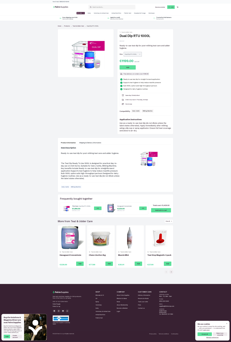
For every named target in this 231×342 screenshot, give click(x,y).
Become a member (160, 7)
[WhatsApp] (67, 311)
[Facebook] (54, 311)
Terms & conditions (164, 334)
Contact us (141, 308)
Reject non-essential (220, 334)
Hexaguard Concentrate (124, 206)
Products (67, 26)
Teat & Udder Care (78, 26)
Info (80, 13)
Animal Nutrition (116, 13)
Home (59, 26)
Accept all (205, 334)
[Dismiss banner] (43, 316)
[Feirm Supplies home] (60, 292)
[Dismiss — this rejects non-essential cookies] (226, 323)
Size (121, 54)
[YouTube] (63, 311)
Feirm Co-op (56, 306)
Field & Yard (127, 13)
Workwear (152, 13)
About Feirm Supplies (123, 295)
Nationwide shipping (67, 19)
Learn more (206, 330)
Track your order (143, 302)
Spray (97, 302)
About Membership (122, 305)
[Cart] (177, 7)
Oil (96, 298)
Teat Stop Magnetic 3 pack (159, 255)
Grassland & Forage (140, 13)
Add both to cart (161, 210)
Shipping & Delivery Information (90, 143)
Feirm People (56, 304)
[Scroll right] (171, 272)
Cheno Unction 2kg (97, 255)
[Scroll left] (166, 272)
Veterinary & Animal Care (101, 13)
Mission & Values (122, 298)
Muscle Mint (123, 255)
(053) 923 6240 (164, 301)
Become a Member (122, 308)
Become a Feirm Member (116, 19)
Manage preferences (212, 337)
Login (7, 336)
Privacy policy (153, 334)
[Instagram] (58, 311)
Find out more (160, 19)
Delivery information (144, 295)
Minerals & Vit (100, 295)
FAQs (139, 305)
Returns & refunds (143, 298)
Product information (68, 143)
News (118, 302)
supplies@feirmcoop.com (166, 306)
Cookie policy (174, 334)
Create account (15, 336)
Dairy (89, 13)
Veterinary (99, 305)
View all (168, 221)
